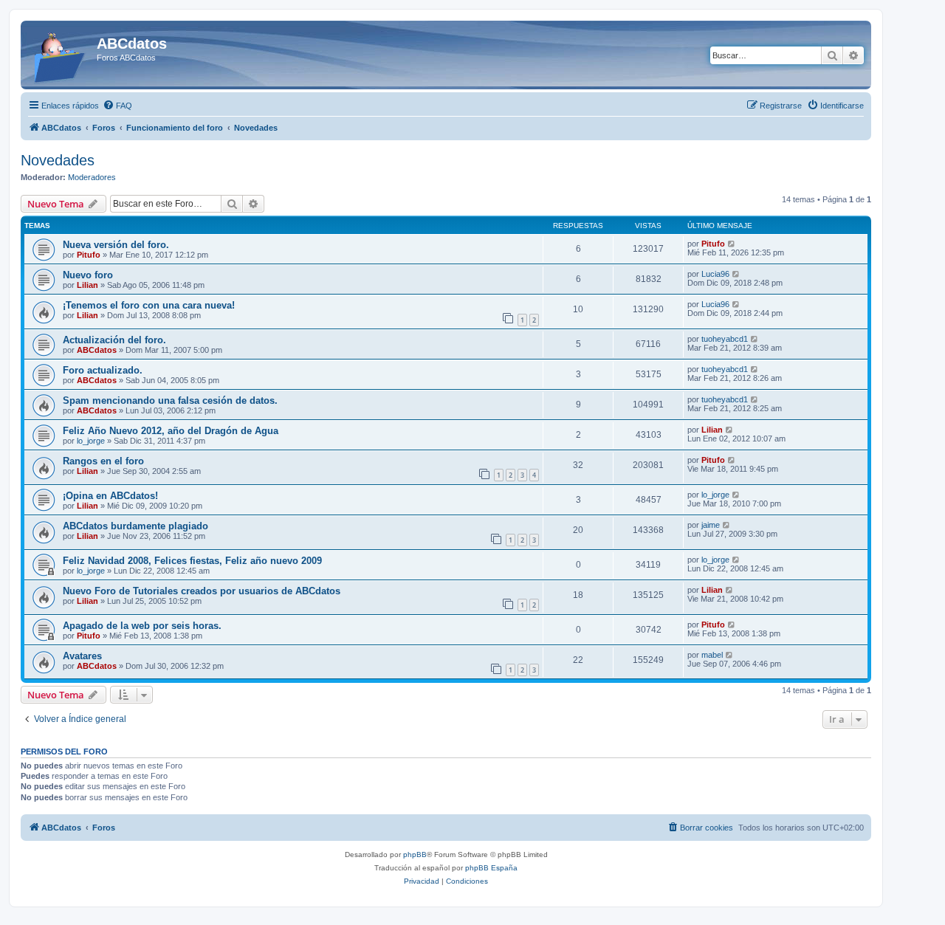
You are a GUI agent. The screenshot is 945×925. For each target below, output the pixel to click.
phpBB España (491, 868)
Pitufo (88, 254)
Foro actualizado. (102, 370)
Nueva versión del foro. (116, 244)
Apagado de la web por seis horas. (142, 625)
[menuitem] (117, 105)
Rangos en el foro (103, 461)
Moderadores (92, 177)
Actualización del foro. (114, 339)
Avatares (82, 655)
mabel (712, 654)
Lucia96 (715, 273)
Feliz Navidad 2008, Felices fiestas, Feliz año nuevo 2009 (192, 560)
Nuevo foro (88, 275)
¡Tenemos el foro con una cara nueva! (149, 305)
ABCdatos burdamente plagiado (135, 526)
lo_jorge (91, 440)
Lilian (87, 285)
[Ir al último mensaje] (732, 243)
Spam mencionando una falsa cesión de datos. (170, 400)
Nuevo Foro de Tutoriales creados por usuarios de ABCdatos (201, 590)
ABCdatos (97, 349)
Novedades (57, 160)
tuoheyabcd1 (724, 338)
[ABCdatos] (60, 55)
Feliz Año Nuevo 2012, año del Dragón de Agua (170, 430)
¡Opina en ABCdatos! (110, 495)
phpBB (415, 854)
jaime (710, 524)
